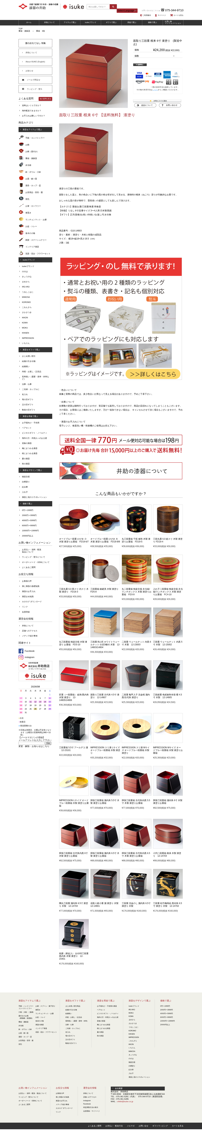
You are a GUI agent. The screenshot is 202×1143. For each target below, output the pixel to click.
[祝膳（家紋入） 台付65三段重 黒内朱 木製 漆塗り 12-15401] (74, 948)
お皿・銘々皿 (31, 179)
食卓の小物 (30, 233)
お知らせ (29, 71)
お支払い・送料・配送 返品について (31, 550)
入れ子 (25, 492)
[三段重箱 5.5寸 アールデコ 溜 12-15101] (74, 742)
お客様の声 (27, 581)
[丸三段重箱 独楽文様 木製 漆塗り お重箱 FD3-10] (74, 636)
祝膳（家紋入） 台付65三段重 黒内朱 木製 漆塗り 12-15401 (73, 956)
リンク (25, 607)
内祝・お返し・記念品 (31, 371)
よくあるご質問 (28, 567)
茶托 (27, 199)
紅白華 (25, 487)
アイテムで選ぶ (70, 22)
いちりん (26, 343)
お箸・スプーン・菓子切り (45, 1006)
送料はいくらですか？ (31, 105)
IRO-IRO (26, 287)
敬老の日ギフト (28, 410)
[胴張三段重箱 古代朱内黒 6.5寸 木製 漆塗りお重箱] (136, 848)
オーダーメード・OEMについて (35, 562)
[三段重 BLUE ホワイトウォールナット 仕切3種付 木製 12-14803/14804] (105, 636)
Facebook (87, 1104)
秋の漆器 (26, 464)
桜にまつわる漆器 (29, 453)
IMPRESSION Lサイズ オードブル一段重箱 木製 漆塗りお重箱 (74, 803)
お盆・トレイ (40, 1017)
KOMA (25, 323)
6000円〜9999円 (29, 525)
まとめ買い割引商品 (72, 1006)
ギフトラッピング (160, 1126)
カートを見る (178, 15)
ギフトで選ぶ (111, 22)
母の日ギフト (28, 399)
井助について (49, 22)
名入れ (25, 394)
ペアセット (27, 428)
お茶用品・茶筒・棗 (34, 192)
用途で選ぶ (131, 22)
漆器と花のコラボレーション (34, 497)
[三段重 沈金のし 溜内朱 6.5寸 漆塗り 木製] (136, 898)
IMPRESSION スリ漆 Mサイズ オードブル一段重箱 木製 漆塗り (136, 750)
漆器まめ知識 (28, 596)
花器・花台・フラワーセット (37, 253)
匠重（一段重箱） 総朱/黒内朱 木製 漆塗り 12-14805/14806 (74, 697)
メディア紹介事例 (29, 636)
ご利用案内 (147, 15)
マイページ (162, 15)
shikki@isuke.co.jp (125, 1101)
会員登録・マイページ (91, 1111)
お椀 (27, 145)
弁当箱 (28, 165)
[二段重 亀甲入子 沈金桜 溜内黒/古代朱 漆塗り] (136, 689)
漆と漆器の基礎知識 (30, 586)
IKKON (25, 317)
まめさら (26, 282)
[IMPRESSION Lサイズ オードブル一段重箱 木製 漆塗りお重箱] (74, 795)
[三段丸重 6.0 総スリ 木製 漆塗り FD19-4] (168, 533)
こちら (155, 90)
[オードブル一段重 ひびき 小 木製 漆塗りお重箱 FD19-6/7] (74, 533)
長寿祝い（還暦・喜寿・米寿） (76, 1021)
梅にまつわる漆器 (29, 448)
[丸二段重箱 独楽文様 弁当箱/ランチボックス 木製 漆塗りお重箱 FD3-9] (136, 584)
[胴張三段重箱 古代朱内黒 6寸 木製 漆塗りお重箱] (74, 848)
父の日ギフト (28, 404)
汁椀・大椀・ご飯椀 (26, 1012)
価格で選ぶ (152, 22)
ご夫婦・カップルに (30, 389)
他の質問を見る (45, 99)
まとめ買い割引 (28, 356)
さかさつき (27, 312)
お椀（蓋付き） (32, 151)
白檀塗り (26, 482)
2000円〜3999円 (29, 515)
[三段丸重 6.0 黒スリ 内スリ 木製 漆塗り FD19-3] (74, 584)
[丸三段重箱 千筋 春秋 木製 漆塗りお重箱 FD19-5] (136, 533)
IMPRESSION (28, 338)
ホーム (29, 22)
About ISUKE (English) (35, 62)
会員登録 (26, 612)
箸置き (28, 213)
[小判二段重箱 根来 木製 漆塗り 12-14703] (168, 848)
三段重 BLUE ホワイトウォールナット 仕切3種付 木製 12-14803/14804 (105, 644)
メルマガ (131, 1126)
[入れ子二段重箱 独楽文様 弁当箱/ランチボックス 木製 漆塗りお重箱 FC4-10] (168, 584)
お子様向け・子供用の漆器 (107, 1006)
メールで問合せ (33, 80)
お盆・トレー (31, 226)
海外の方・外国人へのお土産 (34, 438)
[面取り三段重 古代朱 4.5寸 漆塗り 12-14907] (105, 689)
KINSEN (25, 333)
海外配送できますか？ (31, 111)
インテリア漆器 (32, 247)
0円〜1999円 (27, 510)
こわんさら (27, 307)
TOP (21, 29)
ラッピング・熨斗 (34, 89)
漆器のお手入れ (28, 591)
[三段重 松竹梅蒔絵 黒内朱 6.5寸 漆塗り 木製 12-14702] (168, 898)
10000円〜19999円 (30, 530)
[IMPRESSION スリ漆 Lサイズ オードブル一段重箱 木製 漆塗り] (105, 742)
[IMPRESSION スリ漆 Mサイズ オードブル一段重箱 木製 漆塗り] (136, 742)
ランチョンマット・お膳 (36, 220)
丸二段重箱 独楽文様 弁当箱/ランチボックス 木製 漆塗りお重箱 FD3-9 (136, 592)
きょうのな (27, 276)
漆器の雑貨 (39, 1025)
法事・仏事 (27, 384)
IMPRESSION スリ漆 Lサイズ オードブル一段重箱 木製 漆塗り (105, 750)
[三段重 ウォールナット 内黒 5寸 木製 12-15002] (168, 636)
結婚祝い (26, 366)
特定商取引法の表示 (90, 1107)
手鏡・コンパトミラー (35, 138)
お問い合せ (143, 1126)
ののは (25, 271)
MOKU (25, 328)
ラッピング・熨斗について (33, 557)
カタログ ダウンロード (32, 601)
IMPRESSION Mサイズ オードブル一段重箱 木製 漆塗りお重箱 (168, 750)
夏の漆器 (26, 459)
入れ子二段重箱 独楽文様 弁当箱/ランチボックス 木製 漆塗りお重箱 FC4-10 (168, 592)
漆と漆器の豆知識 (62, 1097)
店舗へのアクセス (29, 631)
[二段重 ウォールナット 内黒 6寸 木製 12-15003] (136, 636)
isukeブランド (90, 22)
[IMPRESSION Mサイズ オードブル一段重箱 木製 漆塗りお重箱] (168, 742)
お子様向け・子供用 (30, 423)
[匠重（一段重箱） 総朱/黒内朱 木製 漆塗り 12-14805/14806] (74, 689)
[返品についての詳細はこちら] (145, 106)
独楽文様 (26, 477)
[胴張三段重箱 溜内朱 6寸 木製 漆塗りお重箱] (168, 795)
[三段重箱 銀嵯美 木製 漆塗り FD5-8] (105, 584)
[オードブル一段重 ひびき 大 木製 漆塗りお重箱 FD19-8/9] (105, 533)
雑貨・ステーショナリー (36, 240)
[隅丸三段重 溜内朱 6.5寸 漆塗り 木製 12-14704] (74, 898)
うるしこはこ (28, 292)
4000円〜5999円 (29, 520)
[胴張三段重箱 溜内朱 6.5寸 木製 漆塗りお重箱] (105, 848)
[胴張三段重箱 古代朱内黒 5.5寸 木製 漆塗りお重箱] (136, 795)
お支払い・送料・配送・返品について (33, 1093)
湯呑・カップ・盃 (33, 185)
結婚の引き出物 (28, 361)
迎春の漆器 (27, 443)
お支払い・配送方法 (114, 1126)
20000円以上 (27, 536)
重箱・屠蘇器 (24, 31)
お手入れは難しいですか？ (33, 116)
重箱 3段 (40, 31)
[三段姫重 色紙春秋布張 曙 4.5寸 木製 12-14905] (168, 689)
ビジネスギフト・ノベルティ (34, 433)
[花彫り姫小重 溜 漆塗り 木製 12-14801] (105, 898)
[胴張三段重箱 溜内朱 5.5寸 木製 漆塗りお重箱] (105, 795)
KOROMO (26, 302)
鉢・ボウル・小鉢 (33, 172)
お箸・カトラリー (33, 206)
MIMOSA (26, 297)
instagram (87, 1101)
